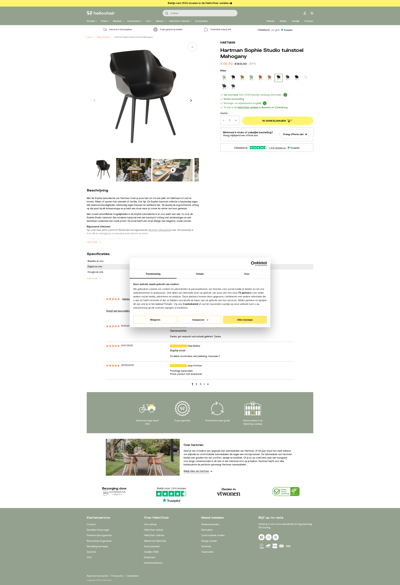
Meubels (117, 21)
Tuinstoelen (207, 552)
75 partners (245, 292)
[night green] (297, 78)
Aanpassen (198, 319)
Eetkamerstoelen (210, 524)
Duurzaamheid (152, 546)
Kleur (223, 70)
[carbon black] (233, 78)
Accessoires (133, 21)
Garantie (91, 552)
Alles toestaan (245, 319)
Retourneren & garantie (99, 541)
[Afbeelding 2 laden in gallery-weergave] (133, 169)
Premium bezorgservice (99, 535)
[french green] (251, 78)
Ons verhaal (150, 524)
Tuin (148, 21)
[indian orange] (260, 78)
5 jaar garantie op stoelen (171, 29)
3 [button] (200, 384)
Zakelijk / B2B (151, 552)
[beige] (224, 78)
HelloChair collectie (179, 21)
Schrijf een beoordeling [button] (118, 311)
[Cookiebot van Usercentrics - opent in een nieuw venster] (253, 263)
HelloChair (106, 580)
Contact (91, 524)
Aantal (224, 113)
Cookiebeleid (190, 304)
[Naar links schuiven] (94, 100)
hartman (227, 42)
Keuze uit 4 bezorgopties (120, 29)
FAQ (89, 557)
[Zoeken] (166, 13)
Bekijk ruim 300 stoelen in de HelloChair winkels (198, 3)
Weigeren (155, 319)
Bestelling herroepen (97, 546)
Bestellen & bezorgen (98, 530)
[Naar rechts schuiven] (191, 100)
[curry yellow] (242, 78)
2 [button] (196, 384)
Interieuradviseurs (153, 563)
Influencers (149, 557)
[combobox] (200, 13)
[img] (113, 326)
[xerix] (233, 87)
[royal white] (306, 78)
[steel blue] (224, 87)
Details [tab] (200, 274)
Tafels (103, 21)
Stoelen (91, 21)
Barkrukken (207, 530)
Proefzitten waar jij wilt (220, 29)
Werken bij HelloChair (155, 541)
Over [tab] (247, 274)
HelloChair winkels (153, 530)
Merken (159, 21)
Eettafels (206, 546)
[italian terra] (269, 78)
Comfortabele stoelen (213, 535)
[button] (204, 384)
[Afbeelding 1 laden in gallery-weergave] (103, 169)
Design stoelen (209, 541)
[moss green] (288, 78)
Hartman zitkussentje (159, 230)
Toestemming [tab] (153, 274)
